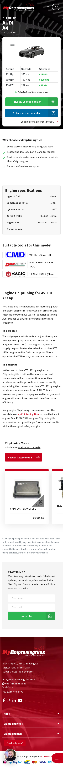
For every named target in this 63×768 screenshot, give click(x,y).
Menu (7, 713)
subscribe (26, 616)
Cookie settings (50, 756)
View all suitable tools (19, 457)
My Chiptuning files (28, 414)
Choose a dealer (27, 101)
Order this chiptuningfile (27, 113)
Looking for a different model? (37, 121)
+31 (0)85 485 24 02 (12, 691)
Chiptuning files (13, 733)
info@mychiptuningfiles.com (18, 679)
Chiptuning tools (14, 723)
